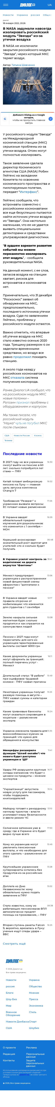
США (7, 435)
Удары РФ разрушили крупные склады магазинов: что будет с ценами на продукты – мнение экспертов (24, 774)
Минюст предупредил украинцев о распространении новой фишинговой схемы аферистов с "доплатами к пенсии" (24, 581)
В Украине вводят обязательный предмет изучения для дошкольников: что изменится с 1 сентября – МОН (23, 523)
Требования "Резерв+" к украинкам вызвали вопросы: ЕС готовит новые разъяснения (24, 503)
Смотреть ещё (14, 943)
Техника (8, 440)
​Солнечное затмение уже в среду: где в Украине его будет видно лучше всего (24, 831)
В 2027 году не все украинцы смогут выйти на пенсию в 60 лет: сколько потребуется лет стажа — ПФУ (23, 467)
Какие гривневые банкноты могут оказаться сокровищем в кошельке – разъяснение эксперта (24, 716)
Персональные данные (35, 1055)
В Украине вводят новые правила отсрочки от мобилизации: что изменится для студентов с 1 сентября (23, 603)
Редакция (9, 1054)
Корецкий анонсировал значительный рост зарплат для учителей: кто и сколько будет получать (25, 544)
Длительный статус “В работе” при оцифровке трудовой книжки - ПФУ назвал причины (24, 678)
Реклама (31, 1047)
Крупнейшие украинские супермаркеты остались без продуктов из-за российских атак (22, 871)
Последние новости (22, 454)
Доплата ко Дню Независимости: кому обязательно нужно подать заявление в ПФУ (21, 891)
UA (50, 5)
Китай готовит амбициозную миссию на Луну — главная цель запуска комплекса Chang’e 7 (22, 486)
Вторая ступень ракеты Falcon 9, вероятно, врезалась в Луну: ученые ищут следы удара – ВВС (24, 930)
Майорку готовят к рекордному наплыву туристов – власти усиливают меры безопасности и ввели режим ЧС (24, 813)
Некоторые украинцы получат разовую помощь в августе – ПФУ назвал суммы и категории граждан (25, 697)
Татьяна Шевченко (23, 65)
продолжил (22, 357)
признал (22, 402)
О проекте (9, 1047)
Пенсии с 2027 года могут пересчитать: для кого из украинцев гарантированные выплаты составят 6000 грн (23, 641)
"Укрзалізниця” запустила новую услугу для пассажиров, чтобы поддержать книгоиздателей (24, 794)
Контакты (9, 1060)
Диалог (6, 20)
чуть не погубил (27, 423)
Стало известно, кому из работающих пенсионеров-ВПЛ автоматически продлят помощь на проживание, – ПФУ (25, 910)
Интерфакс (28, 192)
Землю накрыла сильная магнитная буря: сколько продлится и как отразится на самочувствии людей (23, 622)
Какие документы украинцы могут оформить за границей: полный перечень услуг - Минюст (23, 661)
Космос (38, 435)
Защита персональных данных (35, 1063)
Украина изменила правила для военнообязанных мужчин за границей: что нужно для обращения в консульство (25, 735)
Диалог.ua (24, 1075)
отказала (17, 377)
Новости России (22, 435)
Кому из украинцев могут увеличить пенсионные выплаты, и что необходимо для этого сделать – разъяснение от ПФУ (25, 850)
